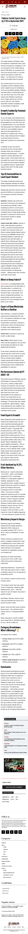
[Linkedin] (15, 2)
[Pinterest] (13, 33)
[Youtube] (20, 832)
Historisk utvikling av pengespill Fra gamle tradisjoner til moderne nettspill (12, 906)
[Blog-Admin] (10, 26)
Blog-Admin (15, 25)
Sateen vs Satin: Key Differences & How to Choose (15, 752)
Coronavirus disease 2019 (8, 911)
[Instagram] (12, 2)
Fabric (5, 730)
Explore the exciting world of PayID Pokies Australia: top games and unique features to (13, 915)
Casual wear (7, 743)
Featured (6, 723)
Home (3, 57)
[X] (10, 33)
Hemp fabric (4, 284)
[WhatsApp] (19, 2)
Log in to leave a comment (14, 787)
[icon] (3, 2)
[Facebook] (8, 2)
